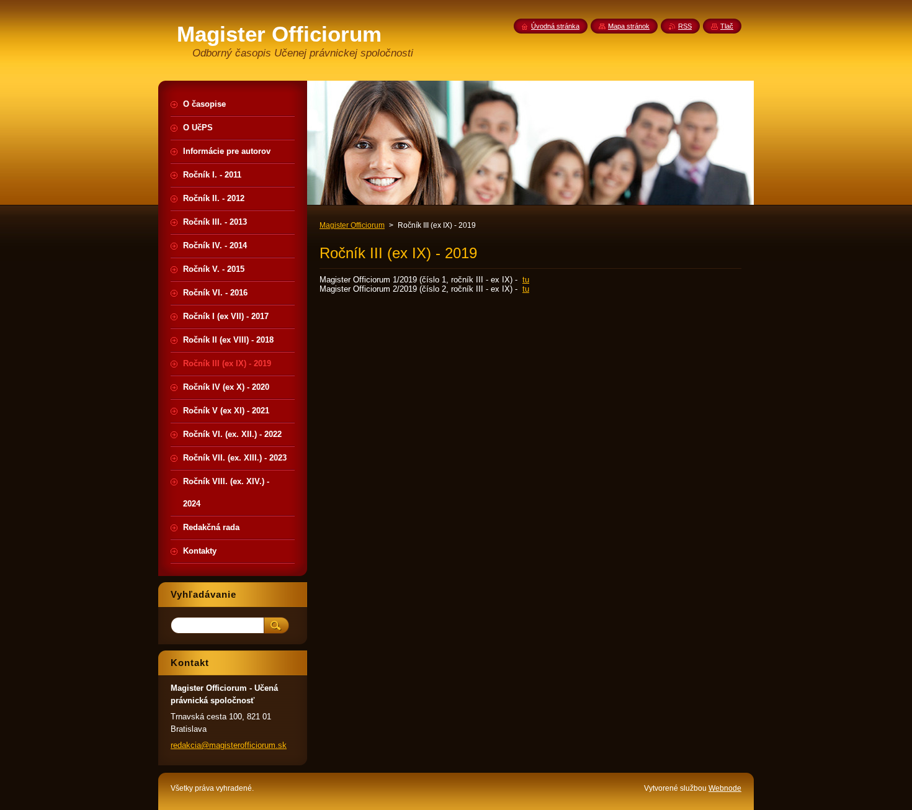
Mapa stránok (629, 26)
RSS (685, 26)
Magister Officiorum (352, 225)
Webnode (725, 788)
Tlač (726, 26)
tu (525, 279)
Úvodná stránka (555, 26)
